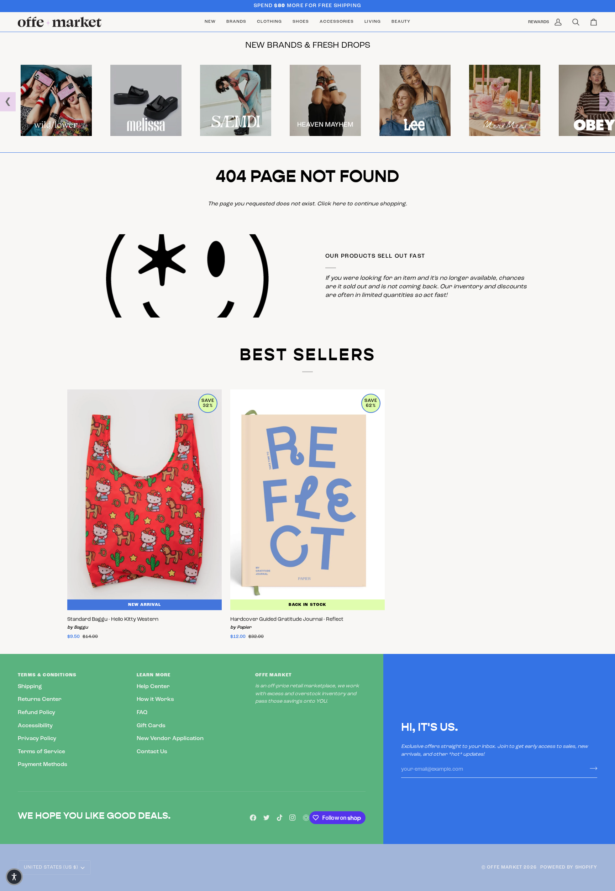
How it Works (155, 699)
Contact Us (152, 752)
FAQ (142, 713)
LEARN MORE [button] (154, 675)
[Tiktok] (280, 817)
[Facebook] (253, 817)
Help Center (153, 687)
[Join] (591, 768)
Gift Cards (151, 726)
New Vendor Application (170, 738)
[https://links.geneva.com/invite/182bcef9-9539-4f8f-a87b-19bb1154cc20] (306, 817)
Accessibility (35, 726)
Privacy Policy (37, 738)
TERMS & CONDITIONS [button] (47, 675)
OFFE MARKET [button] (273, 675)
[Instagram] (292, 817)
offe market (504, 867)
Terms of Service (41, 752)
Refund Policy (36, 713)
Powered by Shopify (568, 867)
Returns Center (40, 699)
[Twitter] (266, 817)
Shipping (30, 687)
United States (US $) (51, 867)
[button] (236, 22)
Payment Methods (42, 764)
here (339, 204)
